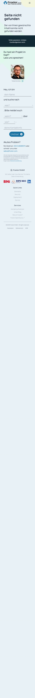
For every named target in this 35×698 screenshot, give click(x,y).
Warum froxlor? (17, 215)
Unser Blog (17, 212)
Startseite (17, 191)
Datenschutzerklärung (15, 161)
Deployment (18, 197)
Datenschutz (19, 228)
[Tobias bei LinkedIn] (22, 81)
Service (17, 200)
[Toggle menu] (29, 3)
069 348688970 (19, 146)
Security (17, 194)
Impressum (10, 228)
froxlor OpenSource (16, 218)
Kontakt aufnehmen (17, 209)
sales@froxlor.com (10, 151)
